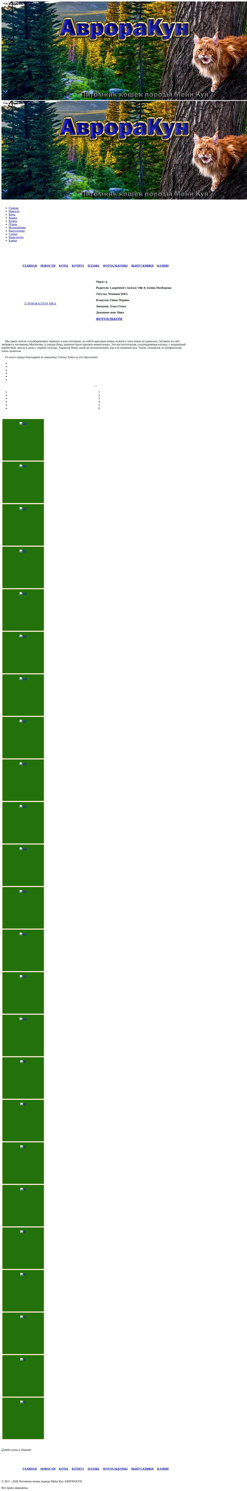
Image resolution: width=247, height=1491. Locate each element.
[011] (23, 976)
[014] (23, 848)
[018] (23, 678)
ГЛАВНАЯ (30, 265)
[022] (23, 508)
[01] (23, 1402)
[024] (23, 423)
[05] (23, 1231)
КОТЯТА (78, 265)
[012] (23, 934)
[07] (23, 1146)
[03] (23, 1316)
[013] (23, 891)
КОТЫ (63, 265)
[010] (23, 1019)
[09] (23, 1061)
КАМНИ (163, 265)
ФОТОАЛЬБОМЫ (115, 265)
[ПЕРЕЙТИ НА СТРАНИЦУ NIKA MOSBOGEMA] (47, 303)
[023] (23, 465)
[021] (23, 551)
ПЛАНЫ (93, 265)
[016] (23, 763)
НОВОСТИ (48, 265)
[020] (23, 593)
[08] (23, 1104)
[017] (23, 721)
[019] (23, 636)
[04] (23, 1274)
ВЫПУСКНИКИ (142, 265)
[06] (23, 1189)
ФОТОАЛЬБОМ (109, 319)
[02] (23, 1359)
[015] (23, 806)
